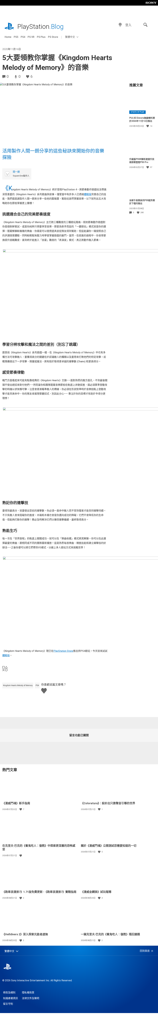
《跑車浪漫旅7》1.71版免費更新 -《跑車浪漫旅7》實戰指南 (39, 891)
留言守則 (8, 1003)
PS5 (16, 36)
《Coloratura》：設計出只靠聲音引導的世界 (108, 803)
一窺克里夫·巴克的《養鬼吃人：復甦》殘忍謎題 (110, 934)
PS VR (31, 36)
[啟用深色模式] (120, 25)
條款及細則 (9, 992)
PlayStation (40, 26)
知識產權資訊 (10, 998)
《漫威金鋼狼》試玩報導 (96, 891)
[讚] (148, 126)
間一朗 (16, 171)
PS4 (23, 36)
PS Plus (41, 36)
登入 (128, 25)
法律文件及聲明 (30, 998)
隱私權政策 (28, 992)
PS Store (53, 36)
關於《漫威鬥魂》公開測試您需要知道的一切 (108, 845)
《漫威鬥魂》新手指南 (16, 803)
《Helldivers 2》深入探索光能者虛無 (25, 934)
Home (8, 36)
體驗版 (87, 194)
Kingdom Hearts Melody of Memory (18, 685)
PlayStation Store (63, 650)
